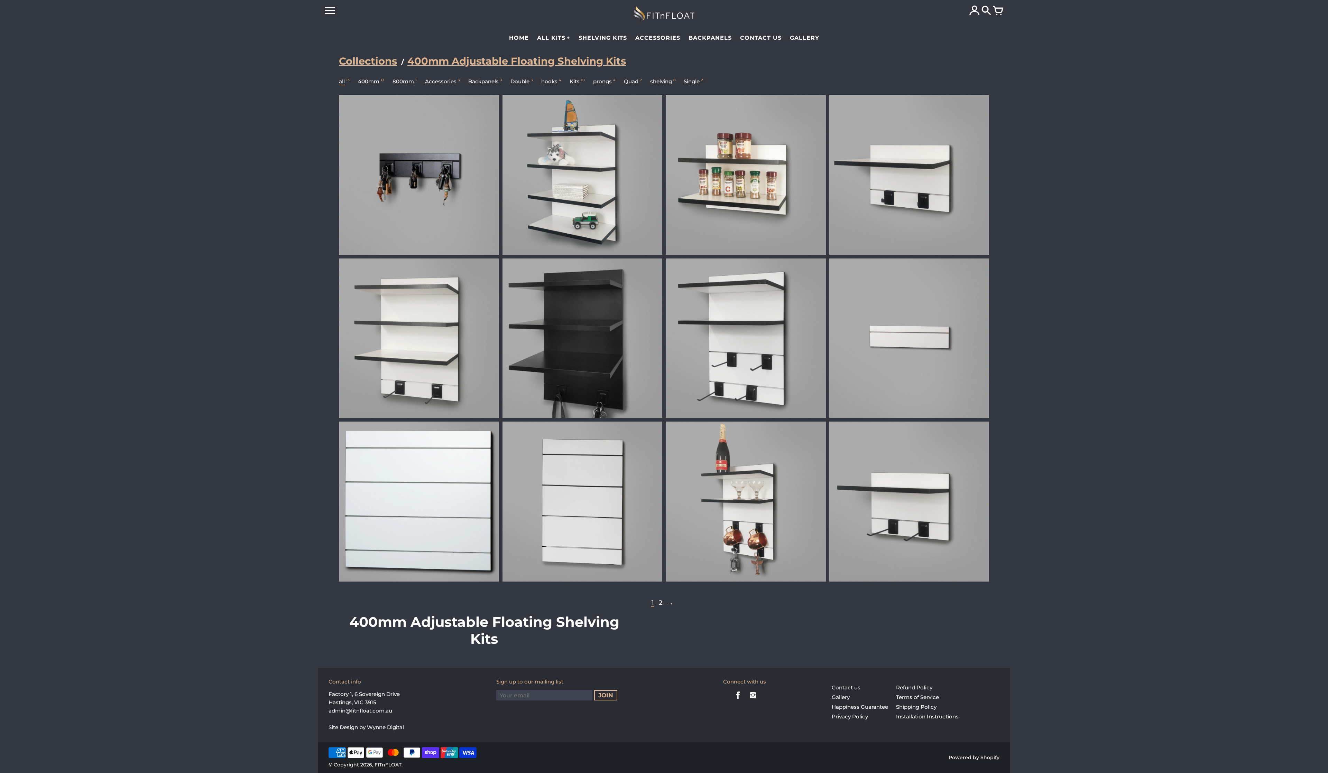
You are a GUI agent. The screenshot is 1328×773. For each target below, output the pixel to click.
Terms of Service (917, 697)
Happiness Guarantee (860, 707)
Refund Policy (914, 687)
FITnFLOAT (388, 765)
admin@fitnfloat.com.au (360, 710)
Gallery (841, 697)
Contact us (846, 687)
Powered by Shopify (974, 757)
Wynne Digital (385, 727)
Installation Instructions (927, 716)
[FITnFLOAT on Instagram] (753, 700)
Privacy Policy (850, 716)
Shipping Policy (916, 707)
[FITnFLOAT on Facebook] (738, 700)
